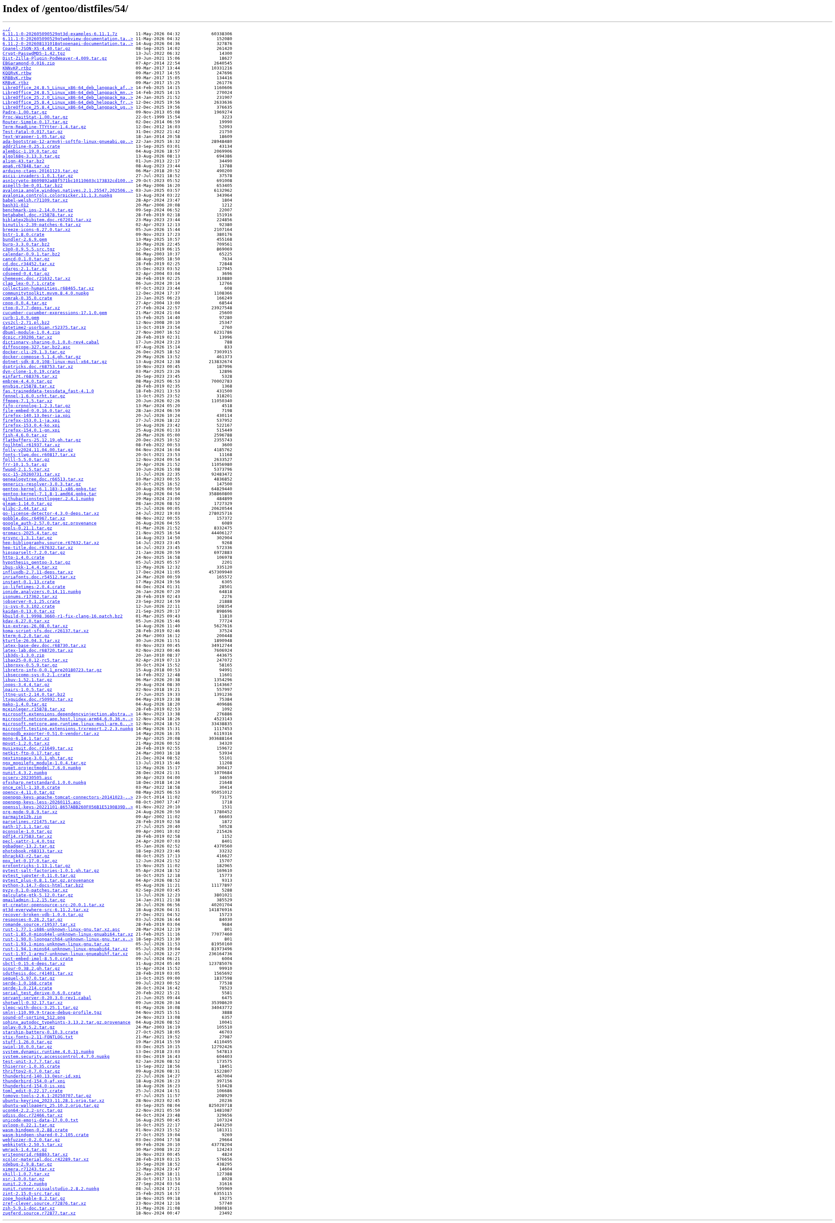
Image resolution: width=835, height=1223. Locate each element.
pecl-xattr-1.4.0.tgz (29, 841)
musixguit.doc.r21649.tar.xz (38, 748)
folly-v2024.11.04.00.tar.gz (38, 449)
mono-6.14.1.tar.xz (26, 738)
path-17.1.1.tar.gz (26, 826)
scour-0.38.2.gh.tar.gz (31, 968)
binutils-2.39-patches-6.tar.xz (42, 224)
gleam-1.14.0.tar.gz (27, 503)
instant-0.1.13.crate (29, 581)
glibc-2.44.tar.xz (25, 508)
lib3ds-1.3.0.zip (23, 655)
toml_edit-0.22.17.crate (33, 1090)
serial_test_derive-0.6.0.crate (42, 992)
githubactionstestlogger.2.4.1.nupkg (48, 498)
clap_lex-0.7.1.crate (29, 283)
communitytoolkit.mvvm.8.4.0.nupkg (46, 293)
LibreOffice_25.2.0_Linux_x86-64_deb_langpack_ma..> (68, 97)
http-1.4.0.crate (23, 557)
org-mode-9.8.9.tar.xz (30, 811)
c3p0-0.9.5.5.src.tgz (29, 249)
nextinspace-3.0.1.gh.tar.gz (38, 758)
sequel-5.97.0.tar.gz (29, 978)
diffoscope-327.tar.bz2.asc (36, 346)
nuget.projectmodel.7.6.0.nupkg (42, 767)
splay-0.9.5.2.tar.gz (29, 1027)
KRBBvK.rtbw (17, 77)
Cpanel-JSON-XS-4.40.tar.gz (36, 48)
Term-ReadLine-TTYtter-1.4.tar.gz (44, 126)
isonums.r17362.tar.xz (30, 596)
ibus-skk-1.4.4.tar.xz (30, 567)
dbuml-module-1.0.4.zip (31, 332)
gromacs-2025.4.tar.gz (30, 532)
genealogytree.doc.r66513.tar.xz (43, 479)
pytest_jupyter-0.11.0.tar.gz (39, 875)
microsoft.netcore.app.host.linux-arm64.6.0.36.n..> (68, 718)
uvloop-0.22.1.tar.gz (29, 1125)
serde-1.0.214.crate (27, 988)
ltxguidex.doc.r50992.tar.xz (38, 699)
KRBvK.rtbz (16, 82)
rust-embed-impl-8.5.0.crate (38, 958)
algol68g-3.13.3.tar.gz (31, 156)
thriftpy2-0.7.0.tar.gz (31, 1071)
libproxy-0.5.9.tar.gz (30, 665)
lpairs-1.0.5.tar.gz (27, 689)
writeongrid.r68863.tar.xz (35, 1154)
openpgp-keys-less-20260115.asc (42, 802)
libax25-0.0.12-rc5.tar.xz (35, 660)
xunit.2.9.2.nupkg (25, 1183)
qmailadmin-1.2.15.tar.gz (34, 899)
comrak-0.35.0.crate (27, 298)
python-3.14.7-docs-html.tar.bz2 (43, 885)
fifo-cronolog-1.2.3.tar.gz (36, 405)
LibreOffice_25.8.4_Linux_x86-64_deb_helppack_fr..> (68, 102)
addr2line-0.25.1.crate (31, 146)
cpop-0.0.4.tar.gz (25, 302)
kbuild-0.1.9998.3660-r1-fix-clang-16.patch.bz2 (63, 616)
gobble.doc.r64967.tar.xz (34, 518)
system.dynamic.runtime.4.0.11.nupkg (48, 1051)
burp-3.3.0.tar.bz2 (26, 244)
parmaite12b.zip (22, 816)
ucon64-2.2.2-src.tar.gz (33, 1110)
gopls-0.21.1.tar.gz (27, 528)
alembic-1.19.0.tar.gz (30, 151)
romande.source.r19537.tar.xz (39, 924)
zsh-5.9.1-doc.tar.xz (29, 1208)
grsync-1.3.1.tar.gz (27, 537)
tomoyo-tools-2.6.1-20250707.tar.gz (47, 1095)
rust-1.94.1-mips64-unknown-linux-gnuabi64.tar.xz (65, 948)
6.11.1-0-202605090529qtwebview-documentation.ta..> (68, 38)
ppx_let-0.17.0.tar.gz (30, 860)
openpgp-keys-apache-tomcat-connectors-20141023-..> (68, 797)
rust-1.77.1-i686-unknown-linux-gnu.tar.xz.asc (61, 929)
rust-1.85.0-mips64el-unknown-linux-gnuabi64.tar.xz (68, 934)
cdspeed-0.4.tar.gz (26, 273)
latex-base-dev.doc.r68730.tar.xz (44, 645)
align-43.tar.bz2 (23, 161)
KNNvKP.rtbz (17, 68)
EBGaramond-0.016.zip (29, 63)
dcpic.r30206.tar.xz (27, 337)
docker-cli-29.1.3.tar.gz (34, 351)
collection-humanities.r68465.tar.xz (48, 288)
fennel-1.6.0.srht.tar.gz (34, 395)
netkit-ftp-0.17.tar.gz (31, 753)
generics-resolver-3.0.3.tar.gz (42, 484)
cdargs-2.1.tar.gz (25, 268)
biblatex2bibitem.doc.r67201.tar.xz (47, 219)
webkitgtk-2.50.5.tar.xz (33, 1144)
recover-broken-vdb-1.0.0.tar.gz (43, 914)
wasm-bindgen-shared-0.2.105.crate (46, 1134)
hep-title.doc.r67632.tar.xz (38, 547)
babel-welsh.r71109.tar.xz (35, 200)
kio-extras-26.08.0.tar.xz (35, 625)
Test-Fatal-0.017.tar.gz (33, 131)
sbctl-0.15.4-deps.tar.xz (34, 963)
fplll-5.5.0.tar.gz (26, 459)
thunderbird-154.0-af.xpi (34, 1080)
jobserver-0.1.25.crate (31, 601)
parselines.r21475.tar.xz (34, 821)
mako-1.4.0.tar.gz (25, 704)
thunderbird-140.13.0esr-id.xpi (42, 1076)
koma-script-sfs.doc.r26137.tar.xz (46, 630)
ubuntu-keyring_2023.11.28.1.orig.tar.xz (53, 1100)
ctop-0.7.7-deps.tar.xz (31, 307)
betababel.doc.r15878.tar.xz (38, 214)
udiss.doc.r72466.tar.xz (33, 1115)
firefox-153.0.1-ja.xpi (31, 420)
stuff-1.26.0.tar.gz (27, 1041)
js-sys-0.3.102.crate (29, 606)
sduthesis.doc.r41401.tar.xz (38, 973)
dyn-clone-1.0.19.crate (31, 371)
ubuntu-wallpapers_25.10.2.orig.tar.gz (51, 1105)
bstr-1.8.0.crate (23, 234)
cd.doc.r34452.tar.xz (29, 263)
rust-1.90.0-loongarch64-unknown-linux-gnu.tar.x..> (68, 939)
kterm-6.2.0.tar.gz (26, 635)
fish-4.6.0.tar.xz (25, 435)
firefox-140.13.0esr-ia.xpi (36, 415)
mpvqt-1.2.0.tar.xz (26, 743)
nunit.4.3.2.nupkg (25, 772)
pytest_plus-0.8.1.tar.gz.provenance (48, 880)
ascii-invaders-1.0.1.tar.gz (38, 175)
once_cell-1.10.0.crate (31, 787)
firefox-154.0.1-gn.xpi (31, 430)
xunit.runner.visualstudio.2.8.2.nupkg (51, 1188)
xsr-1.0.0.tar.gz (23, 1178)
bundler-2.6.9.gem (25, 239)
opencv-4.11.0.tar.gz (29, 792)
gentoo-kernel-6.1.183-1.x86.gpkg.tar (50, 488)
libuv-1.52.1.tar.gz (27, 679)
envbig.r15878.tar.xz (29, 386)
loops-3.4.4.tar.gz (26, 684)
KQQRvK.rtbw (17, 72)
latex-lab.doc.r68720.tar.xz (38, 650)
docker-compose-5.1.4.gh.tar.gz (42, 356)
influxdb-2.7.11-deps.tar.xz (38, 572)
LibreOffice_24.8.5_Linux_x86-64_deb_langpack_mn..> (68, 92)
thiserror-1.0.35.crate (31, 1066)
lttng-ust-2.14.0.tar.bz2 (34, 694)
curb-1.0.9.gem (21, 317)
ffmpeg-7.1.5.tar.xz (27, 400)
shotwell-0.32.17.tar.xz (33, 1002)
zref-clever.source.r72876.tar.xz (44, 1203)
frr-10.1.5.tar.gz (25, 464)
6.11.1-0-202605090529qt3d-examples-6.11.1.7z (60, 33)
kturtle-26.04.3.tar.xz (31, 640)
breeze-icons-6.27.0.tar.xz (36, 229)
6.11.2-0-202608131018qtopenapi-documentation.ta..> (68, 43)
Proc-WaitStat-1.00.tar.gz (35, 117)
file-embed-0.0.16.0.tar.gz (36, 410)
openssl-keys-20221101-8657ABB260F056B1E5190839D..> (68, 806)
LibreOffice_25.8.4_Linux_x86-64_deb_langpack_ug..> (68, 107)
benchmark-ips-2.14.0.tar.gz (38, 209)
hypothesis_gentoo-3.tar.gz (36, 562)
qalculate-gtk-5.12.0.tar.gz (38, 895)
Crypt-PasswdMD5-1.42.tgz (34, 53)
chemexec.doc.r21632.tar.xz (36, 278)
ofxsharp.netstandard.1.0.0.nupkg (44, 782)
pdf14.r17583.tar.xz (27, 836)
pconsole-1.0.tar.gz (27, 831)
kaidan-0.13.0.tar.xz (29, 611)
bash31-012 (16, 205)
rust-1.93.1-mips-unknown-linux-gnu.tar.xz (56, 943)
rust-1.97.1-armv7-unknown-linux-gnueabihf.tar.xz (65, 953)
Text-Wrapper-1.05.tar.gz (34, 136)
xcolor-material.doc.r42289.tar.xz (46, 1159)
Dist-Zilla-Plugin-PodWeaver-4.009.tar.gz (55, 58)
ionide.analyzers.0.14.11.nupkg (42, 591)
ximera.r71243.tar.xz (29, 1169)
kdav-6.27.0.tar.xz (26, 621)
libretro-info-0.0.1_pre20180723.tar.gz (52, 669)
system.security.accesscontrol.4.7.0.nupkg (56, 1056)
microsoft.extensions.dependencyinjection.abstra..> (68, 713)
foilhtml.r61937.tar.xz (31, 444)
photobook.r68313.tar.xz (33, 850)
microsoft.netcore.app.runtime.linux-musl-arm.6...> (68, 723)
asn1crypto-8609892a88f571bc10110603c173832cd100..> (68, 180)
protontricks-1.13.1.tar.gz (36, 865)
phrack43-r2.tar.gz (26, 855)
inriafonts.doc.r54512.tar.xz (39, 576)
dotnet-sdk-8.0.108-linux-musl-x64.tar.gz (55, 361)
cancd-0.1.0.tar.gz (26, 258)
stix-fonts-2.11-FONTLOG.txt (38, 1036)
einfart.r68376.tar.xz (30, 376)
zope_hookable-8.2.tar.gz (34, 1198)
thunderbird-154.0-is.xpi (34, 1085)
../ (6, 28)
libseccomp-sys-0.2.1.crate (36, 674)
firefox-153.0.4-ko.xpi (31, 425)
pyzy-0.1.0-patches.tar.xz (35, 890)
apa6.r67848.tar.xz (26, 165)
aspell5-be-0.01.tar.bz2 (33, 185)
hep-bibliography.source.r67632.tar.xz (51, 542)
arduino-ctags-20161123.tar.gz (40, 170)
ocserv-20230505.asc (27, 777)
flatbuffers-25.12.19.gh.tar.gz (42, 439)
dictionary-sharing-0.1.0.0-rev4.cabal (51, 342)
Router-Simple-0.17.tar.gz (35, 121)
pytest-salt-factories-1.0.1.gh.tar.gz (51, 870)
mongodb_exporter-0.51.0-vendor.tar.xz (51, 733)
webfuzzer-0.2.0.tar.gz (31, 1139)
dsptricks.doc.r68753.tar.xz (38, 366)
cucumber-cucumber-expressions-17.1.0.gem (55, 312)
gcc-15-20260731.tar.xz (31, 474)
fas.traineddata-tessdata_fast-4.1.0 (48, 391)
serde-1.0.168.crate (27, 983)
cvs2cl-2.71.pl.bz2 (26, 322)
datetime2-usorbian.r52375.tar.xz (44, 327)
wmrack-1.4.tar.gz (25, 1149)
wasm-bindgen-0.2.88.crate (35, 1129)
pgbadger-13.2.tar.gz (29, 846)
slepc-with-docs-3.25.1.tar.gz (40, 1007)
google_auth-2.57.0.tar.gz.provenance (50, 523)
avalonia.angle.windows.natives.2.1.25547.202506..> (68, 190)
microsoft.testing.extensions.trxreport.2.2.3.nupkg (68, 728)
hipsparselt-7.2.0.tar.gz (34, 552)
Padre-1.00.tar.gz (25, 112)
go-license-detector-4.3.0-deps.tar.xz (51, 513)
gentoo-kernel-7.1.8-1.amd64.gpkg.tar (50, 493)
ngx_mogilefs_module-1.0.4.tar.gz (44, 762)
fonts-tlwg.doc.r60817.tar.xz (39, 454)
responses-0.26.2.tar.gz (33, 919)
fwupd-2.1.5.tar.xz (26, 469)
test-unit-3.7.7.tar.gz (31, 1061)
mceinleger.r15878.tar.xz (34, 709)
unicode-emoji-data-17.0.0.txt (40, 1120)
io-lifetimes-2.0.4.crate (34, 586)
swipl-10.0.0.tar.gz (27, 1046)
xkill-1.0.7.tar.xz (26, 1173)
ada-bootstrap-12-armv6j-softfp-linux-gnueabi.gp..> (68, 141)
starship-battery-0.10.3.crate (40, 1032)
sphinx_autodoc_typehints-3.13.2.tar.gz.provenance (66, 1022)
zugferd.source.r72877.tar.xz (39, 1213)
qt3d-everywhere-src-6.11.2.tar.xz (46, 909)
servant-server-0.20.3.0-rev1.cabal (47, 997)
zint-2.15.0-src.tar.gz (31, 1193)
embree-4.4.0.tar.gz (27, 381)
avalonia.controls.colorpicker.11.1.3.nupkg (57, 195)
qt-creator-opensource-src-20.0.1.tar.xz (53, 904)
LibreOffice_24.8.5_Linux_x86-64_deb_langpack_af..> (68, 87)
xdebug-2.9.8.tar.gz (27, 1164)
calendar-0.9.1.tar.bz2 (31, 254)
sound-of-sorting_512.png (34, 1017)
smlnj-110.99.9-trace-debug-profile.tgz (52, 1012)
